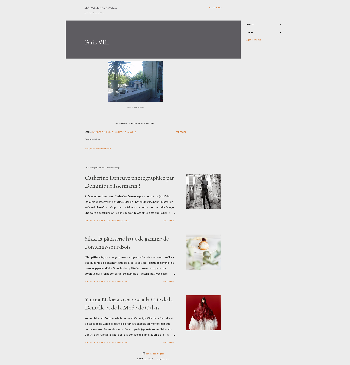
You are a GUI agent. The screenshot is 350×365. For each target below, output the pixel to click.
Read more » (169, 220)
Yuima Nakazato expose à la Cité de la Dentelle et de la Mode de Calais (129, 303)
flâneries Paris (109, 132)
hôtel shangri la (127, 132)
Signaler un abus (253, 39)
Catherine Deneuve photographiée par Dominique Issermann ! (129, 182)
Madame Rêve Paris (100, 7)
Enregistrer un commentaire (98, 148)
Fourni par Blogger (155, 353)
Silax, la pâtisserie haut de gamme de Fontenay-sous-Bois (127, 242)
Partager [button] (181, 132)
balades (96, 132)
